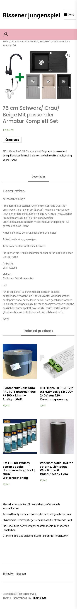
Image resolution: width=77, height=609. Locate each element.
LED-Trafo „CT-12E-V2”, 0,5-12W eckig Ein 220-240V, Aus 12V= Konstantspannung (57, 393)
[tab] (38, 177)
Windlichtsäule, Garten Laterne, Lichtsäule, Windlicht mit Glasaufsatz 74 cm (56, 468)
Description (38, 176)
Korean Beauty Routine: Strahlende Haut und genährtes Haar (37, 514)
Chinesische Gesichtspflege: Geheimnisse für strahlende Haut (37, 520)
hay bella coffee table (52, 155)
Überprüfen (12, 139)
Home (6, 41)
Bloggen (21, 573)
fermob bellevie (30, 155)
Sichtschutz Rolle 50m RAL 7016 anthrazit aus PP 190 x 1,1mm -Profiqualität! (19, 393)
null (13, 41)
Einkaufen (8, 573)
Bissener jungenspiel (31, 15)
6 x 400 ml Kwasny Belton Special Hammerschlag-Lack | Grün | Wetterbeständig (19, 470)
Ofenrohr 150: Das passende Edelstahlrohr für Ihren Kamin (35, 535)
